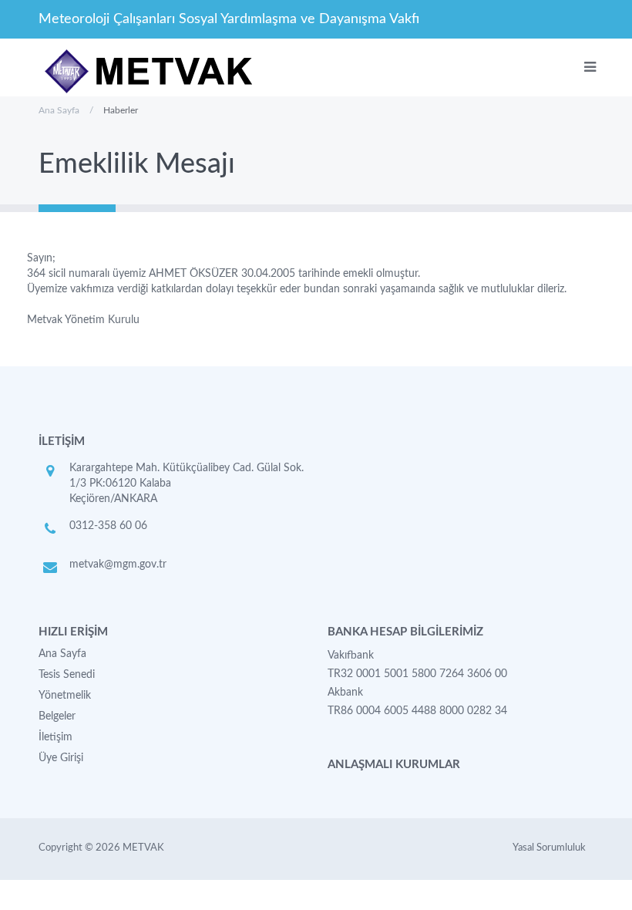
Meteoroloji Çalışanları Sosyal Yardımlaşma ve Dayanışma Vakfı (229, 19)
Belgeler (57, 716)
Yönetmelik (65, 695)
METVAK (143, 848)
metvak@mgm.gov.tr (117, 564)
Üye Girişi (61, 758)
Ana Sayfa (59, 110)
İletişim (55, 737)
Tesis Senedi (67, 674)
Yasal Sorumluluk (549, 848)
